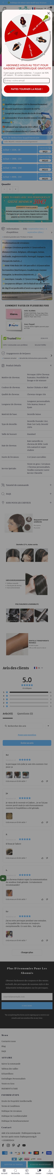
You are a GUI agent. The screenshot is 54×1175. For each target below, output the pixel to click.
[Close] (48, 13)
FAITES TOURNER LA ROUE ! (26, 89)
